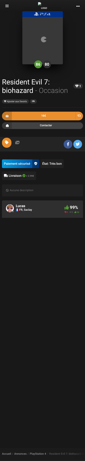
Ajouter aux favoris (16, 101)
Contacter (46, 125)
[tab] (6, 143)
